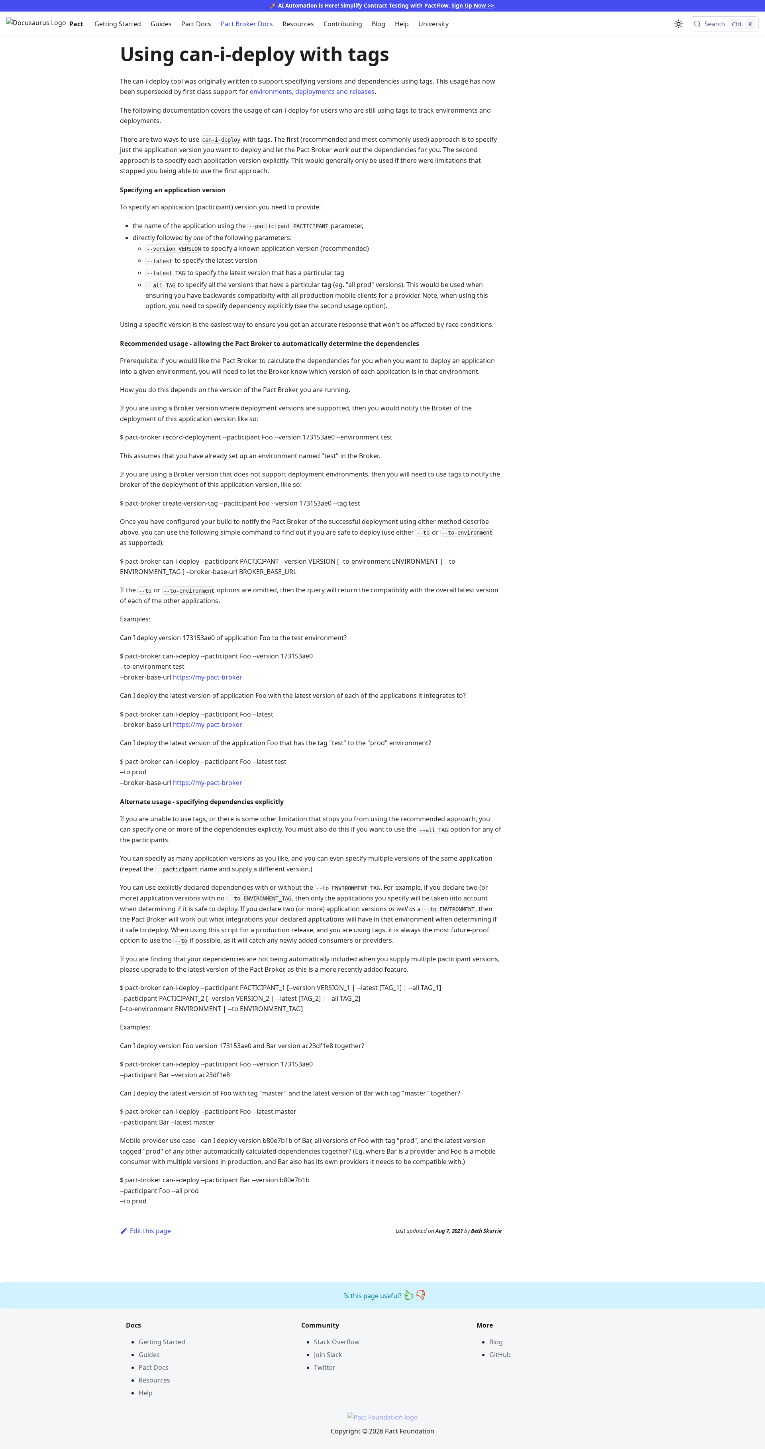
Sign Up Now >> (472, 5)
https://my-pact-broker (207, 677)
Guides (161, 24)
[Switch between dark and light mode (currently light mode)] (678, 24)
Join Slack (328, 1354)
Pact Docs (196, 24)
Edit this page (150, 1230)
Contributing (343, 24)
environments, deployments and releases (312, 91)
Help (402, 24)
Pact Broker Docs (247, 24)
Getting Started (117, 24)
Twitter (324, 1367)
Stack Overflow (337, 1342)
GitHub (500, 1354)
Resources (298, 24)
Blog (378, 24)
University (433, 24)
